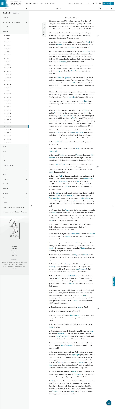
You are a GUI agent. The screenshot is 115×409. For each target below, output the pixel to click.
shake (79, 243)
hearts (69, 196)
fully (51, 220)
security (52, 266)
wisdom (60, 362)
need (51, 327)
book (88, 42)
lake (75, 300)
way (77, 148)
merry (57, 113)
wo (76, 201)
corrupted (53, 151)
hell (59, 278)
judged (85, 295)
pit (73, 118)
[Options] (111, 9)
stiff (61, 176)
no (74, 83)
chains (82, 248)
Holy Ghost (75, 71)
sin (65, 116)
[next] (112, 206)
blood (60, 142)
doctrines (79, 132)
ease (79, 307)
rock (58, 336)
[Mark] (44, 28)
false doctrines (55, 198)
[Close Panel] (26, 8)
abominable (75, 234)
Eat (85, 101)
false (57, 132)
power (67, 77)
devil (51, 248)
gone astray (63, 181)
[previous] (31, 206)
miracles (72, 97)
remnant (71, 47)
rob (57, 164)
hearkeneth (74, 315)
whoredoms (88, 179)
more (51, 365)
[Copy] (44, 31)
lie (71, 116)
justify (86, 113)
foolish (72, 132)
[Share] (44, 34)
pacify (68, 264)
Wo (52, 381)
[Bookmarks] (103, 9)
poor (63, 164)
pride (62, 155)
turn (67, 210)
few (78, 181)
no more (69, 345)
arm (72, 391)
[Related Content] (107, 9)
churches (86, 51)
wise (57, 193)
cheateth (84, 269)
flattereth (71, 276)
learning (56, 71)
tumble (67, 236)
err (68, 186)
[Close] (44, 24)
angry (92, 331)
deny (59, 77)
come (55, 391)
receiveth (64, 336)
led (88, 184)
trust (74, 372)
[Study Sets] (99, 9)
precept (76, 355)
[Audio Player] (108, 402)
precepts (78, 374)
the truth (61, 334)
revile (55, 213)
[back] (2, 8)
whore (92, 234)
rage (76, 255)
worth (60, 45)
